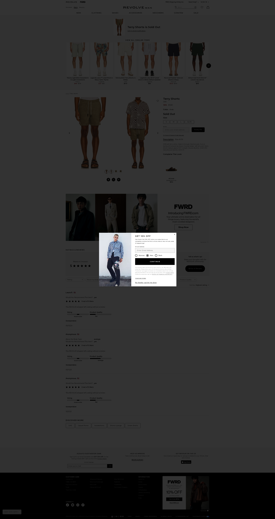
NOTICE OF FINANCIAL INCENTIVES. (162, 274)
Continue (155, 262)
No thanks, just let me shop (146, 283)
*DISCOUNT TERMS (140, 278)
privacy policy (170, 272)
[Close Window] (174, 234)
